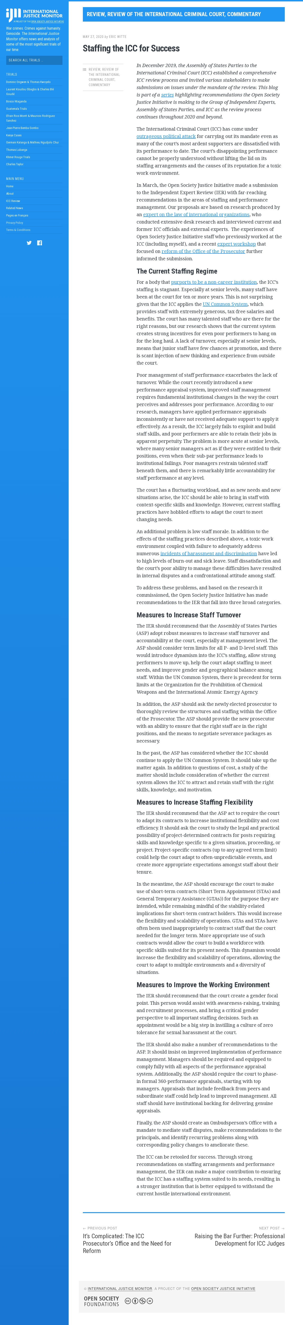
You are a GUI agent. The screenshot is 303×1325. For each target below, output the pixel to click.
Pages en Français (17, 215)
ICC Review (13, 201)
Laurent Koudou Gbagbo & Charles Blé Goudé (30, 91)
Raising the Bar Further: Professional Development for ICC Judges (240, 1240)
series (167, 95)
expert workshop (236, 244)
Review (95, 14)
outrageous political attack (166, 136)
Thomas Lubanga (16, 149)
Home (9, 186)
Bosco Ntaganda (16, 101)
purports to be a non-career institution (214, 282)
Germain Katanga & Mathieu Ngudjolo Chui (32, 142)
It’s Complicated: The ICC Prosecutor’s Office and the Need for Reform (127, 1243)
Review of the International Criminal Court (165, 14)
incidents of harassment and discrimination (208, 553)
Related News (14, 208)
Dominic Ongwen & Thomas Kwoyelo (28, 82)
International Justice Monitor (120, 1288)
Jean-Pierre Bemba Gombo (22, 128)
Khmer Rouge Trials (18, 157)
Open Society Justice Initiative (47, 21)
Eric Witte (118, 37)
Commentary (244, 14)
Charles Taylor (14, 164)
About (10, 193)
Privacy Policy (14, 223)
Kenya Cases (14, 135)
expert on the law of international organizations (196, 214)
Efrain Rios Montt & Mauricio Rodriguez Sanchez (30, 118)
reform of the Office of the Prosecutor (203, 251)
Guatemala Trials (16, 108)
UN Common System (225, 304)
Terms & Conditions (18, 230)
